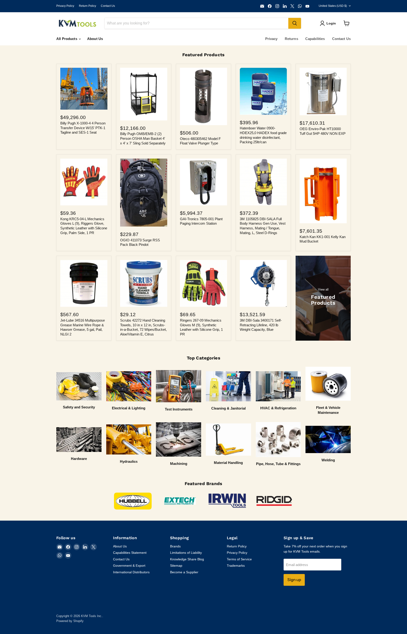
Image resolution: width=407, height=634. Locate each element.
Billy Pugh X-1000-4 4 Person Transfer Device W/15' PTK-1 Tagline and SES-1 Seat (83, 127)
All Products (67, 39)
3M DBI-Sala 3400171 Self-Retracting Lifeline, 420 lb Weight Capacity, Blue (261, 324)
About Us (95, 39)
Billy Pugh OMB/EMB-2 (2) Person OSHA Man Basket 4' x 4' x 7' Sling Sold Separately (143, 138)
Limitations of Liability (186, 552)
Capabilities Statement (130, 552)
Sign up (294, 579)
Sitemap (176, 565)
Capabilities (315, 39)
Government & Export (129, 565)
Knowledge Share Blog (187, 559)
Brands (175, 546)
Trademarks (236, 565)
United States (333, 6)
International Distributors (131, 572)
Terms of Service (239, 559)
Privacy (271, 39)
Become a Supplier (184, 572)
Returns (291, 39)
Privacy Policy (65, 6)
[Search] (294, 23)
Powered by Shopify (70, 621)
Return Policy (87, 6)
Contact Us (108, 6)
